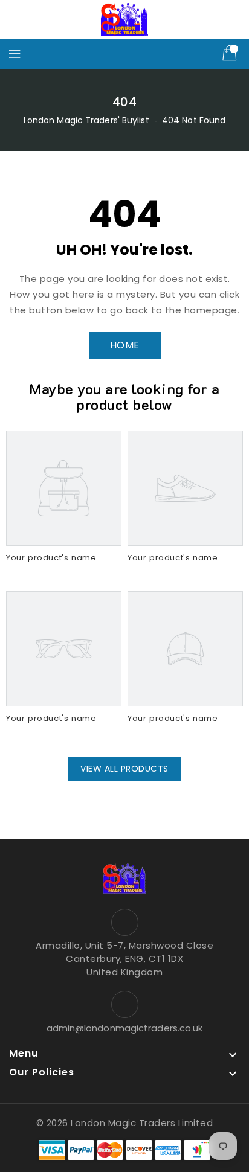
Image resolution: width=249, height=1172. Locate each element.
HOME (125, 345)
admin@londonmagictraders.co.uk (125, 1028)
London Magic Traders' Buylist (86, 120)
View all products (124, 769)
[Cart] (231, 54)
